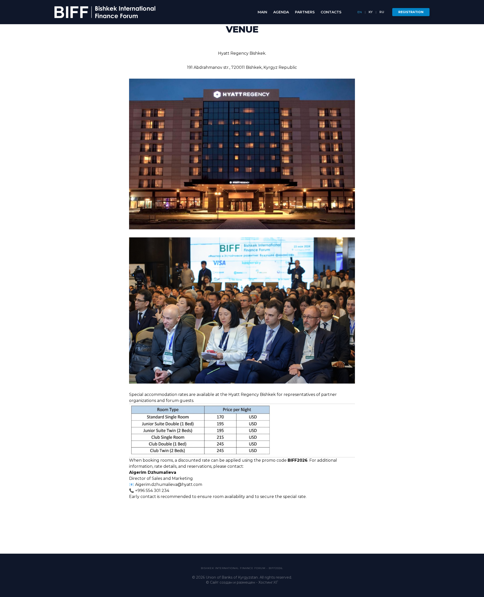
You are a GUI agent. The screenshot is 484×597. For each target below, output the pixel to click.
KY (371, 12)
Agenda (281, 12)
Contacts (331, 12)
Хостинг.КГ (268, 582)
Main (262, 12)
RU (381, 12)
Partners (305, 12)
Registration (411, 12)
